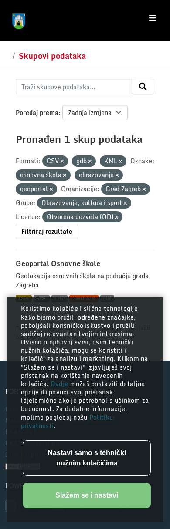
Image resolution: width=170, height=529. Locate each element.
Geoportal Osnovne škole (58, 263)
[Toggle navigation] (152, 18)
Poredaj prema (37, 113)
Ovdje (60, 384)
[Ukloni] (62, 161)
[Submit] (143, 86)
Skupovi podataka (52, 56)
